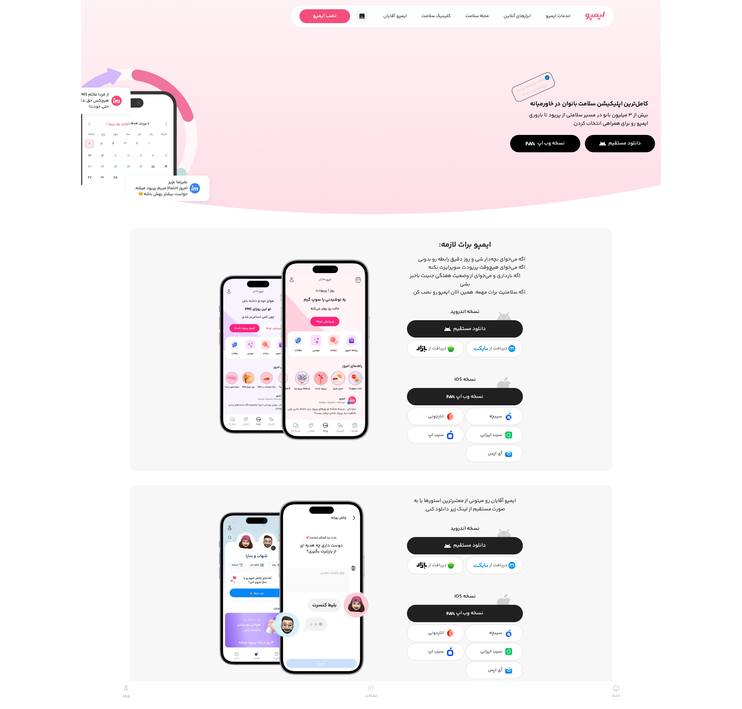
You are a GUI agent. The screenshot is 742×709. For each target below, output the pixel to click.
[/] (595, 16)
